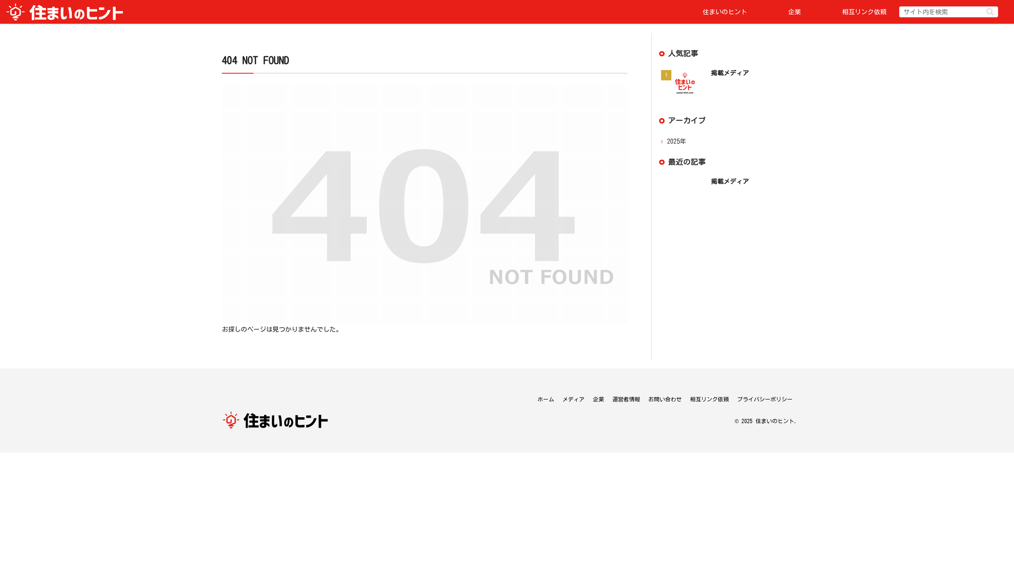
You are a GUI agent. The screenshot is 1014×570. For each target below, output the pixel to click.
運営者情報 (626, 399)
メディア (573, 399)
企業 (598, 399)
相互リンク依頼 (709, 399)
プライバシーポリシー (765, 399)
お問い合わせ (665, 399)
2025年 (676, 141)
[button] (990, 11)
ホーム (545, 399)
